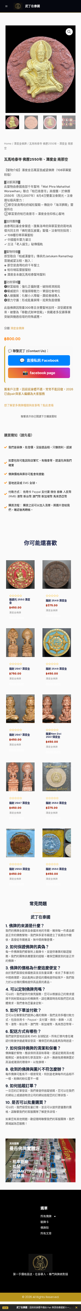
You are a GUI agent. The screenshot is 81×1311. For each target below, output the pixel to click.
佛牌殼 (44, 1228)
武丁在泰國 (32, 6)
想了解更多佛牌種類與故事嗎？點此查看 (29, 405)
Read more (16, 617)
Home (7, 143)
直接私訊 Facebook (39, 360)
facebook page (39, 372)
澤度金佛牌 (20, 143)
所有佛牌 (46, 1216)
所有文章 (46, 1233)
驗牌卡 (44, 1222)
